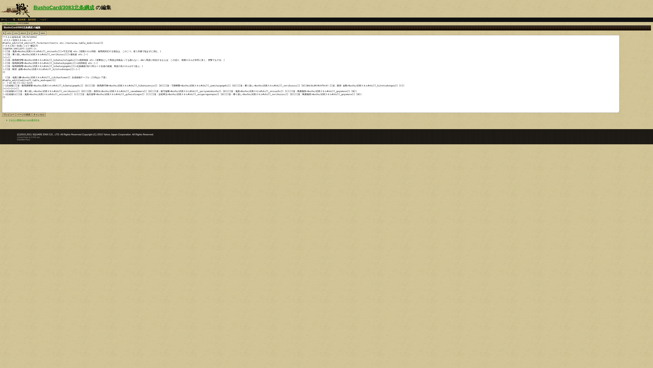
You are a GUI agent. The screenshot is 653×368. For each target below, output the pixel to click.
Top (3, 23)
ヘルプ (43, 19)
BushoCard (11, 23)
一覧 (13, 19)
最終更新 (32, 19)
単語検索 (22, 19)
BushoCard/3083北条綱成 (64, 7)
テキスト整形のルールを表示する (24, 120)
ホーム (4, 19)
